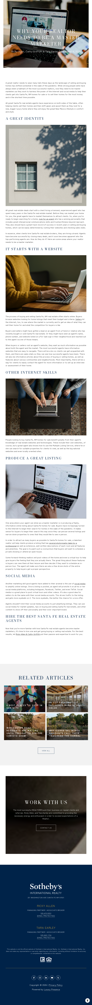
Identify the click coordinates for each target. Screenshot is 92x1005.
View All (46, 750)
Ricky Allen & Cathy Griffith (28, 634)
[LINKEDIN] (46, 977)
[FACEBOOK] (34, 977)
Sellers (79, 319)
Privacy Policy (55, 984)
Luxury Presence (52, 989)
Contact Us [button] (46, 828)
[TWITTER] (58, 977)
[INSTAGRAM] (40, 977)
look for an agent (46, 219)
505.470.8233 (46, 913)
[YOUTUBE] (52, 977)
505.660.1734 (46, 935)
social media (79, 583)
